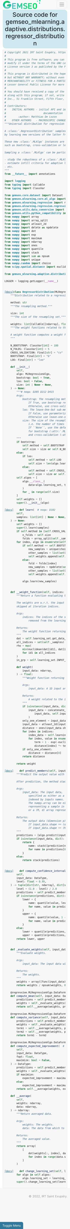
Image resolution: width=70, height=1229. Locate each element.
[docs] (8, 291)
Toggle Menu (11, 1225)
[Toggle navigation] (62, 4)
